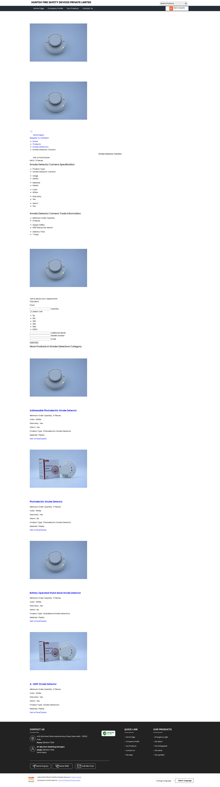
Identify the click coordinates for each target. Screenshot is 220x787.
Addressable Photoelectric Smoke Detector (53, 410)
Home (35, 141)
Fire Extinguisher (161, 746)
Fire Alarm (159, 741)
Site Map (129, 755)
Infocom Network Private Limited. (69, 780)
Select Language (185, 780)
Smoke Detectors (40, 147)
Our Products (73, 8)
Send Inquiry (38, 135)
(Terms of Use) (76, 777)
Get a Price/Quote (41, 157)
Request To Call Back (39, 138)
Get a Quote (179, 8)
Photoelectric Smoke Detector (46, 501)
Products (37, 144)
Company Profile (55, 8)
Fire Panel (158, 750)
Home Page (38, 8)
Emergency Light (161, 737)
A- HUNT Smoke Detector (43, 684)
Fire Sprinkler (160, 755)
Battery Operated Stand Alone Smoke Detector (55, 592)
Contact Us (88, 8)
